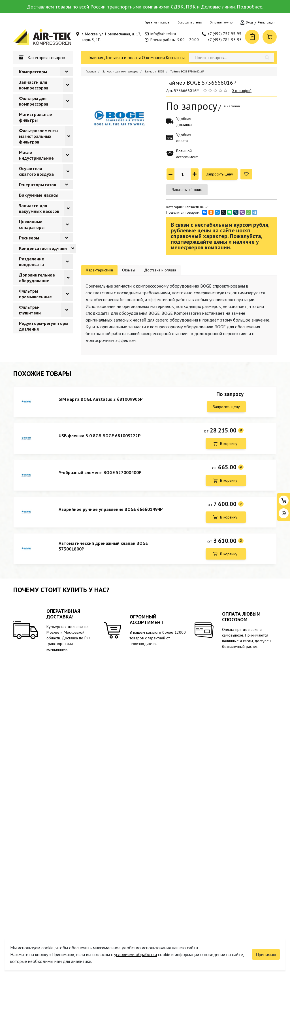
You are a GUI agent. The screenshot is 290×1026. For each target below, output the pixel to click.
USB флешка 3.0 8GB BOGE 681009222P (100, 435)
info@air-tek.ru (163, 33)
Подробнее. (250, 6)
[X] (223, 212)
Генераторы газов (37, 184)
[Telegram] (254, 212)
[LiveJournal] (235, 212)
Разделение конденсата (31, 261)
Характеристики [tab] (99, 270)
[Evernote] (229, 212)
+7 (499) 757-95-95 (224, 33)
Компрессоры (33, 71)
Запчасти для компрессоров (33, 85)
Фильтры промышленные (35, 293)
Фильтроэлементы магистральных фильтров (38, 136)
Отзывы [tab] (128, 270)
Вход (249, 22)
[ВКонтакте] (204, 212)
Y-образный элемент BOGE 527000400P (100, 472)
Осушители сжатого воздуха (36, 171)
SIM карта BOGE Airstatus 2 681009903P (101, 399)
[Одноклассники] (211, 212)
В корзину (228, 443)
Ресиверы (29, 238)
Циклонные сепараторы (31, 224)
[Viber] (242, 212)
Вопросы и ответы (190, 22)
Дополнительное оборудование (37, 277)
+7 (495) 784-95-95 (225, 39)
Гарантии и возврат (157, 22)
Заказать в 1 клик (187, 189)
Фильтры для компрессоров (33, 101)
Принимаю (266, 954)
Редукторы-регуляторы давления (43, 326)
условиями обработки (135, 954)
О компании (153, 57)
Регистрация (266, 22)
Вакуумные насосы (38, 195)
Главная (95, 57)
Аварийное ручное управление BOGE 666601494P (111, 509)
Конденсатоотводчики (43, 248)
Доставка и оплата (122, 57)
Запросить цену (219, 174)
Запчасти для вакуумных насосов (39, 208)
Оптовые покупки (221, 22)
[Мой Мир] (217, 212)
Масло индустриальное (36, 155)
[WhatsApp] (248, 212)
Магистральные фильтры (35, 117)
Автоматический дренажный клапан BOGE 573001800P (103, 546)
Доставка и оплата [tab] (160, 270)
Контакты (175, 57)
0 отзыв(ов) (241, 90)
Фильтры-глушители (30, 310)
